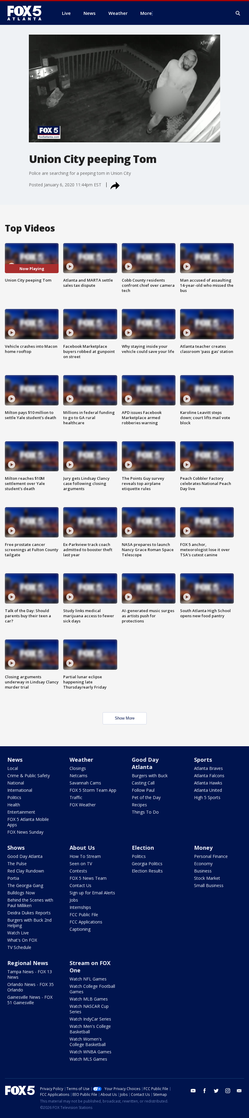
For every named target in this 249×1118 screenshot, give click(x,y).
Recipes (139, 805)
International (19, 790)
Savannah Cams (85, 783)
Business (203, 871)
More (146, 13)
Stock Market (207, 878)
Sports (203, 759)
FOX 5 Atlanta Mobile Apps (28, 822)
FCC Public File (84, 914)
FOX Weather (83, 805)
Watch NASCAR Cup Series (89, 1009)
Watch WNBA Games (90, 1052)
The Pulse (17, 863)
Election (143, 847)
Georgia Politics (147, 863)
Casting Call (143, 783)
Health (13, 805)
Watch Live (18, 933)
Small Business (208, 885)
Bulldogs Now (21, 893)
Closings (78, 768)
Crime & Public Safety (28, 775)
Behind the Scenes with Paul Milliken (30, 902)
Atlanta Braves (208, 768)
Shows (16, 847)
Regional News (27, 963)
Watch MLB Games (89, 999)
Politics (14, 797)
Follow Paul (143, 790)
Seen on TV (81, 863)
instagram (228, 1091)
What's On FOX (22, 940)
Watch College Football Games (92, 988)
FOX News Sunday (25, 832)
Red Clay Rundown (25, 871)
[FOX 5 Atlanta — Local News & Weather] (27, 13)
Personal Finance (211, 856)
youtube (193, 1091)
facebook (205, 1091)
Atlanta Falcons (209, 775)
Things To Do (145, 812)
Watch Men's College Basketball (90, 1029)
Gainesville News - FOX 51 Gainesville (30, 999)
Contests (78, 871)
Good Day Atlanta (145, 763)
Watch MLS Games (88, 1059)
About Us (82, 847)
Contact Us (80, 885)
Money (203, 847)
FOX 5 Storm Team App (93, 790)
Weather (81, 759)
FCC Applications (86, 922)
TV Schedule (19, 947)
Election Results (147, 871)
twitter (216, 1091)
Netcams (78, 775)
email (239, 1091)
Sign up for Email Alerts (92, 893)
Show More (125, 718)
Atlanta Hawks (208, 783)
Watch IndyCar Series (90, 1019)
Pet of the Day (146, 797)
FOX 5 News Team (88, 878)
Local (12, 768)
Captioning (80, 929)
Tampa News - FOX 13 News (29, 974)
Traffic (76, 797)
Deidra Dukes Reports (29, 913)
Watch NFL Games (88, 979)
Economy (203, 863)
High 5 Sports (207, 797)
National (15, 783)
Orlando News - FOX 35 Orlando (30, 987)
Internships (80, 907)
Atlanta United (208, 790)
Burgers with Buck (150, 775)
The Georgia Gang (25, 885)
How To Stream (85, 856)
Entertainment (21, 812)
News (14, 759)
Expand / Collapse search (238, 13)
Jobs (74, 900)
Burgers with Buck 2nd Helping (29, 922)
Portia (13, 878)
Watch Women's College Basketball (88, 1041)
